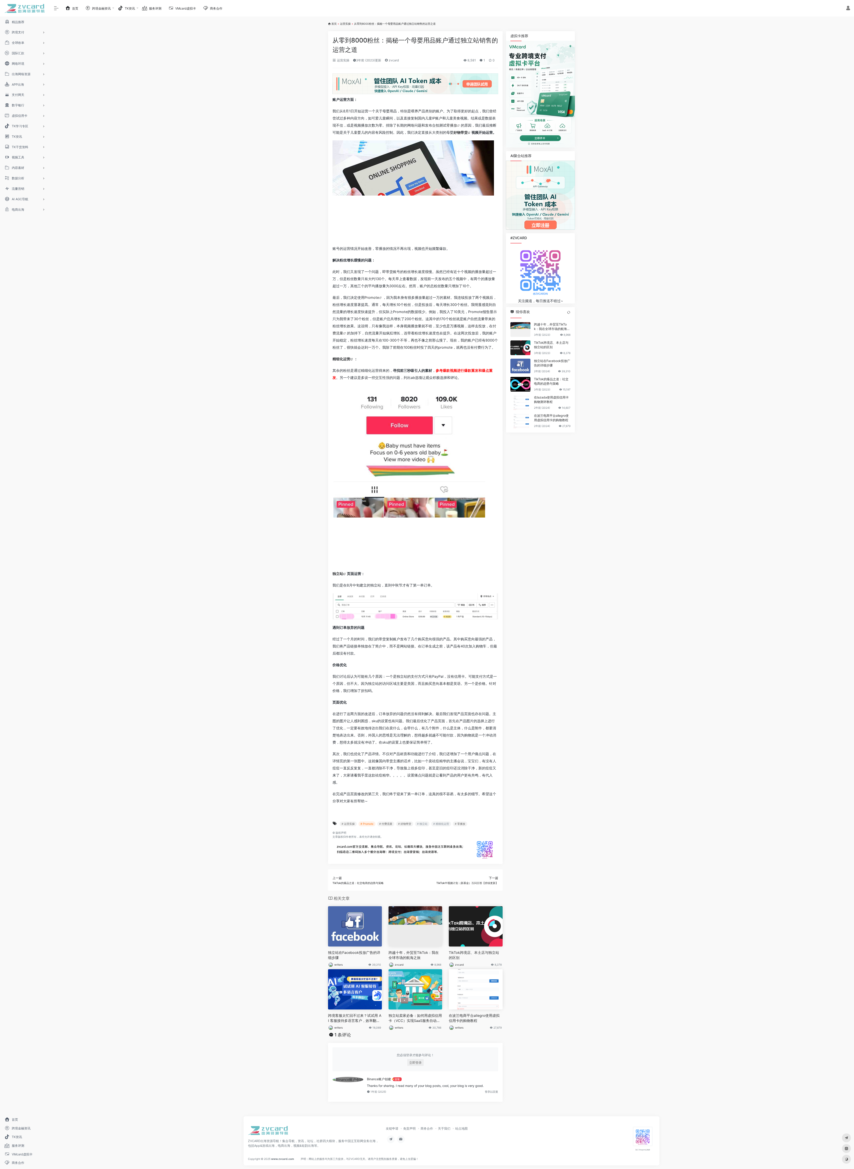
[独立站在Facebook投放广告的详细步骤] (520, 366)
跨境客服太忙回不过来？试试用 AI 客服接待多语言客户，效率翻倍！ (354, 1018)
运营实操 (345, 23)
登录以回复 (491, 1091)
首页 (334, 23)
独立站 (337, 573)
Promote (372, 297)
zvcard (393, 60)
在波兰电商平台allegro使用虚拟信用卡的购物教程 (474, 1018)
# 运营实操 (348, 823)
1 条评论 (342, 1035)
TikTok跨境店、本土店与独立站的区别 (474, 955)
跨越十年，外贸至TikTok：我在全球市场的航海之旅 (414, 955)
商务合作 (427, 1128)
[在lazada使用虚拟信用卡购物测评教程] (520, 402)
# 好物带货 (404, 823)
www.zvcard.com (282, 1159)
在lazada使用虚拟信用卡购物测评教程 (551, 399)
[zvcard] (268, 1132)
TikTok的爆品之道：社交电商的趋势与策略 (551, 381)
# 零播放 (460, 823)
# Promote (367, 823)
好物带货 (460, 132)
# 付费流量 (385, 823)
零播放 (451, 125)
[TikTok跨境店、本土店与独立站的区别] (520, 347)
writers (338, 964)
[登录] (848, 8)
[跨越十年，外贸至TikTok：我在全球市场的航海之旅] (520, 329)
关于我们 (444, 1128)
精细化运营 (341, 359)
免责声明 (409, 1128)
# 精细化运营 (441, 823)
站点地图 (461, 1128)
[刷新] (568, 312)
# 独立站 (422, 823)
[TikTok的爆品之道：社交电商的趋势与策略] (520, 384)
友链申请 (392, 1128)
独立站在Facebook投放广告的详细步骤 (354, 955)
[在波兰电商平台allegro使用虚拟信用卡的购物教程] (520, 420)
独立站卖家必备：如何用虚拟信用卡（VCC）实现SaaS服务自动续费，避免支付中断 (415, 1018)
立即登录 (415, 1062)
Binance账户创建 (379, 1079)
